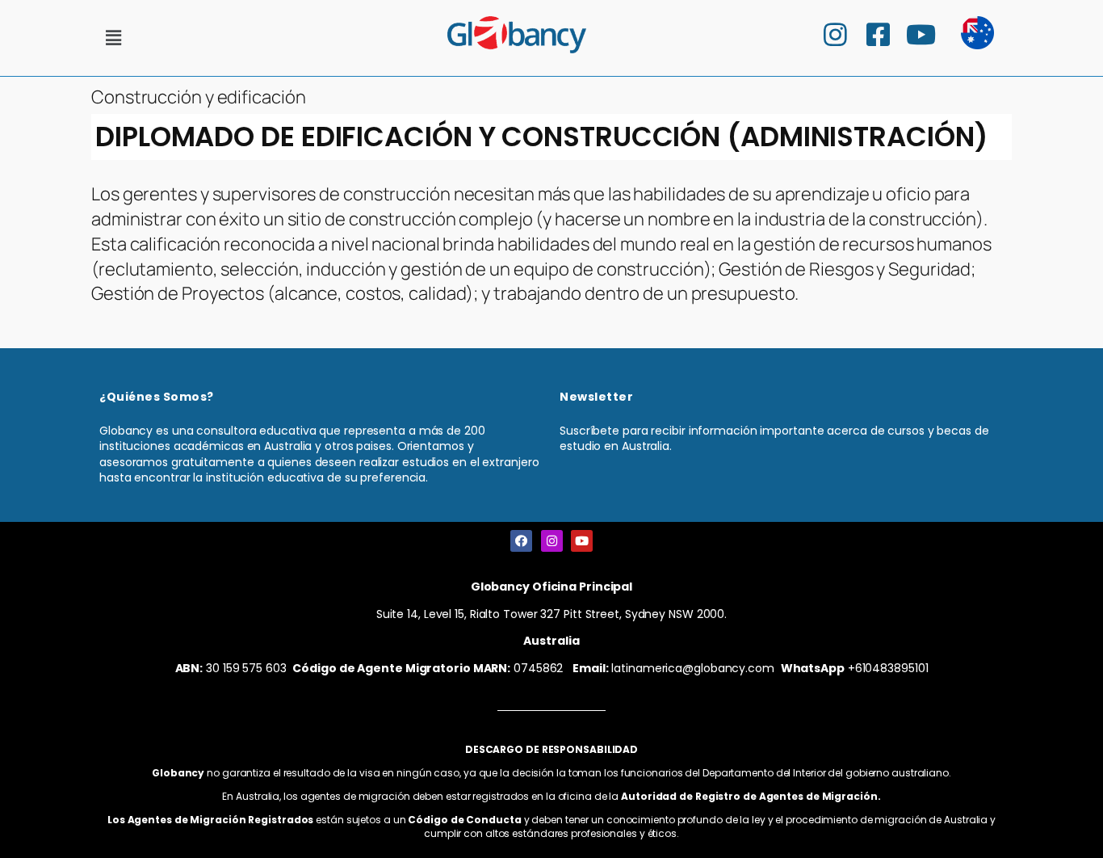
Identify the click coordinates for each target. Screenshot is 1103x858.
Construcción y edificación (198, 97)
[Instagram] (552, 541)
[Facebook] (521, 541)
